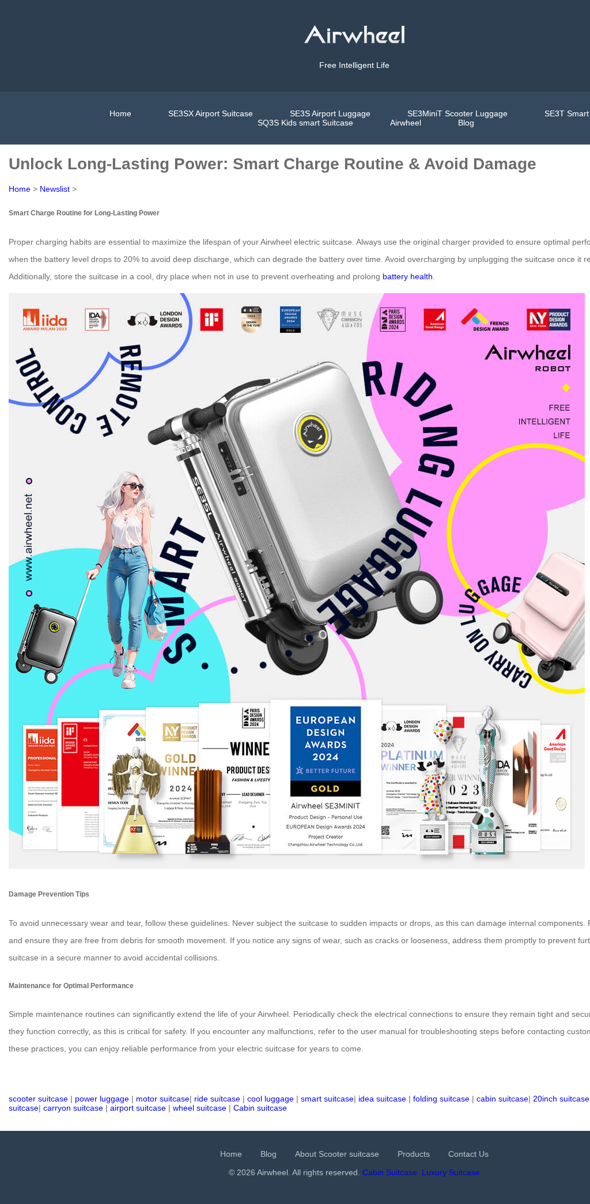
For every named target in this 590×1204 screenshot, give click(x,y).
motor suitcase (163, 1098)
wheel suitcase (199, 1107)
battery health (408, 276)
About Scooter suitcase (337, 1154)
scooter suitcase (38, 1098)
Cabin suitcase (260, 1107)
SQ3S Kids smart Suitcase (305, 122)
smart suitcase (327, 1098)
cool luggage (270, 1098)
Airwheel (405, 122)
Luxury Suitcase (451, 1172)
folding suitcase (441, 1098)
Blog (466, 122)
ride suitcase (217, 1098)
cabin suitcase (502, 1098)
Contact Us (468, 1154)
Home (120, 113)
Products (414, 1154)
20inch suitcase (561, 1098)
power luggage (102, 1098)
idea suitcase (382, 1098)
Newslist (55, 188)
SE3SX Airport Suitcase (210, 113)
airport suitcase (138, 1107)
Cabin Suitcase (389, 1172)
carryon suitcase (73, 1107)
